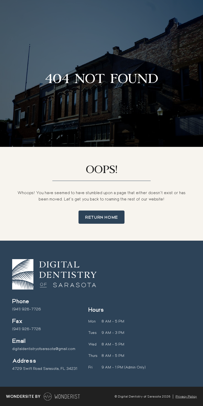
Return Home (101, 217)
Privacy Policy (186, 396)
